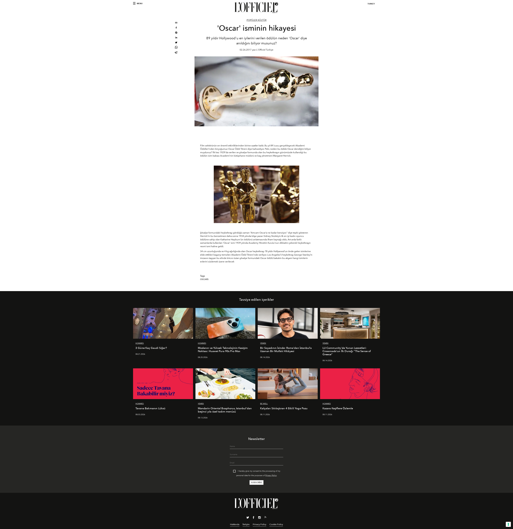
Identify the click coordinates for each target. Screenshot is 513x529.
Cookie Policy (276, 524)
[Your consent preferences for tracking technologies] (508, 524)
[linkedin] (176, 37)
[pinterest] (176, 32)
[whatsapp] (176, 47)
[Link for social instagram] (259, 518)
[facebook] (176, 28)
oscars (204, 279)
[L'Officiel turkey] (256, 8)
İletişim (246, 524)
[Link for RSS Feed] (265, 517)
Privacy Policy (271, 475)
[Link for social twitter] (247, 518)
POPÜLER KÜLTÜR (257, 20)
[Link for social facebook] (253, 518)
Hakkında (234, 524)
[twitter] (176, 42)
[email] (176, 23)
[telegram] (176, 52)
